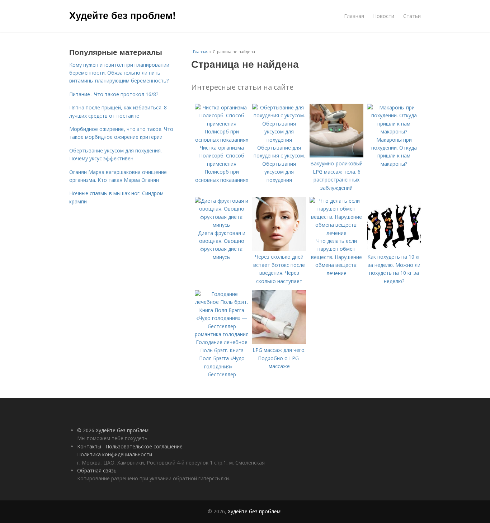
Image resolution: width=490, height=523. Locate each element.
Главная (354, 16)
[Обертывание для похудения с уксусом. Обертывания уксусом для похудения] (279, 139)
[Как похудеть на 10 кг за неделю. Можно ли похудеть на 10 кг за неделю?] (394, 248)
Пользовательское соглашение (144, 446)
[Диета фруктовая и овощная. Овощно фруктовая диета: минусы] (222, 224)
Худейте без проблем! (122, 15)
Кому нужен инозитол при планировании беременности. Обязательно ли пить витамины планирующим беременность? (119, 72)
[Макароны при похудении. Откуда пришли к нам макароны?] (394, 131)
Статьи (412, 16)
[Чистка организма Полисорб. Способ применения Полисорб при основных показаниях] (222, 139)
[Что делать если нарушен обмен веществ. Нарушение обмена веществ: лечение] (336, 233)
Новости (383, 16)
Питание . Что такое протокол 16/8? (113, 94)
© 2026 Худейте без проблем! (113, 430)
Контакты (89, 446)
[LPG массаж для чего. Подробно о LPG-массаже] (279, 342)
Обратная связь (97, 470)
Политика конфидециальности (114, 454)
